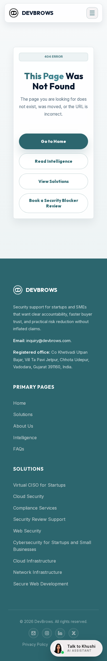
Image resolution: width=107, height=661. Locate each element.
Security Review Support (39, 519)
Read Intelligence (53, 161)
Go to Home (53, 141)
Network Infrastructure (37, 572)
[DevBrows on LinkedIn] (60, 633)
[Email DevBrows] (33, 633)
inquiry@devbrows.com (48, 340)
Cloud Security (28, 496)
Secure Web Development (40, 584)
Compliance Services (35, 508)
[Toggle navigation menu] (92, 13)
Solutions (23, 414)
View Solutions (53, 181)
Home (19, 403)
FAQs (18, 449)
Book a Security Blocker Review (53, 203)
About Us (23, 426)
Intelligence (25, 437)
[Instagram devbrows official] (47, 633)
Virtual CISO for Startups (39, 485)
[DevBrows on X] (73, 633)
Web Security (27, 531)
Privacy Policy (35, 644)
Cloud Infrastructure (34, 561)
